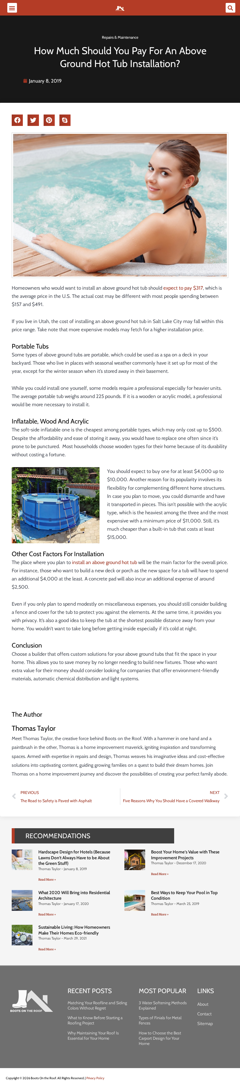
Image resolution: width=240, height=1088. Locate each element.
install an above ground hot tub (104, 562)
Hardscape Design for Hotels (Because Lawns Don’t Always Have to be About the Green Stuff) (74, 857)
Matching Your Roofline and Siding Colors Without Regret (97, 1005)
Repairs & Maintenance (120, 37)
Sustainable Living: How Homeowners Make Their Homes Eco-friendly (74, 930)
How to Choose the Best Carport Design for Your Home (160, 1038)
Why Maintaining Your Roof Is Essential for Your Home (93, 1035)
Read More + (47, 880)
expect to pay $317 (183, 288)
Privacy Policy (95, 1078)
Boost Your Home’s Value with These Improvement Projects (185, 854)
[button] (12, 8)
